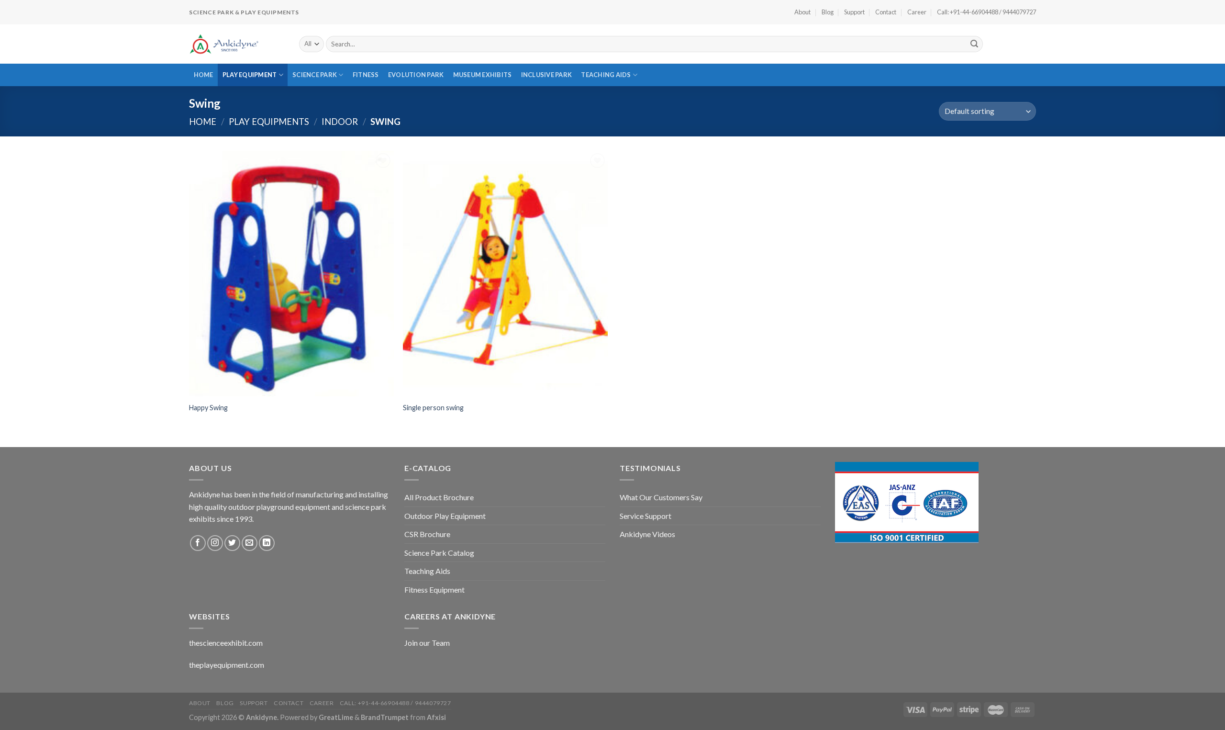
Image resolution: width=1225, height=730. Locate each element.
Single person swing (433, 408)
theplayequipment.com (226, 664)
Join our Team (427, 642)
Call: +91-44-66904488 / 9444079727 (986, 12)
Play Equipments (269, 121)
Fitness (366, 75)
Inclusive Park (546, 75)
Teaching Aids (606, 75)
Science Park (314, 75)
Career (916, 12)
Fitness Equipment (434, 589)
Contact (885, 12)
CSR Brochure (427, 534)
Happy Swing (208, 408)
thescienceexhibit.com (226, 642)
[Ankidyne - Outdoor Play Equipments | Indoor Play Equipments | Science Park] (237, 44)
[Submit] (974, 44)
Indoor (340, 121)
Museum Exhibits (482, 75)
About (802, 12)
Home (203, 75)
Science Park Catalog (439, 552)
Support (854, 12)
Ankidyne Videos (647, 534)
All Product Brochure (439, 497)
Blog (828, 12)
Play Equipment (250, 75)
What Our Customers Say (661, 497)
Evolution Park (416, 75)
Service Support (645, 515)
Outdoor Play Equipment (445, 515)
